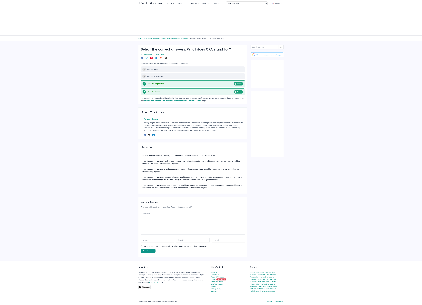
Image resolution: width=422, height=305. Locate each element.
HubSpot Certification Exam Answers (263, 274)
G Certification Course (150, 3)
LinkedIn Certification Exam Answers (263, 279)
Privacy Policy (216, 289)
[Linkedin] (156, 58)
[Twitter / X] (166, 58)
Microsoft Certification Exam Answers (263, 284)
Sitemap (214, 291)
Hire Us (213, 286)
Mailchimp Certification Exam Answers (263, 291)
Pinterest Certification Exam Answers (263, 289)
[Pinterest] (151, 58)
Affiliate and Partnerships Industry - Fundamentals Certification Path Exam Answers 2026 (178, 155)
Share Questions (217, 281)
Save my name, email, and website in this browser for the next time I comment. (175, 246)
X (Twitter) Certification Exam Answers (263, 286)
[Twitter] (147, 58)
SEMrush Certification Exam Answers (263, 281)
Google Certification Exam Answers (262, 272)
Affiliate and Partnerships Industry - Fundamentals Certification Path (166, 38)
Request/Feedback (217, 277)
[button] (173, 3)
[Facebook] (142, 58)
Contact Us (215, 274)
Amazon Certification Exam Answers (262, 277)
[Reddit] (161, 58)
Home (140, 38)
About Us (214, 272)
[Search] (266, 3)
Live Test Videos (217, 284)
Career (218, 279)
